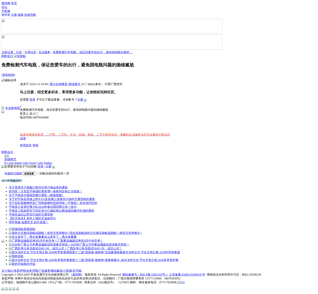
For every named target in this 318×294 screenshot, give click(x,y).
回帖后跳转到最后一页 (54, 173)
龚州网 (5, 3)
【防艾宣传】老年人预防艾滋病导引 (32, 218)
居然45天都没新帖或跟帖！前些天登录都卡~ (113, 232)
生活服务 (44, 52)
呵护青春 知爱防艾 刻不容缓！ (29, 222)
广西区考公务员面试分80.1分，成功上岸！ (94, 248)
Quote (32, 162)
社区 (19, 52)
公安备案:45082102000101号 (187, 274)
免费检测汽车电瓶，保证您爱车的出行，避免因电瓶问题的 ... (92, 52)
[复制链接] (8, 74)
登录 (32, 99)
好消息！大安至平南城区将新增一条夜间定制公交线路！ (45, 191)
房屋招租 (29, 229)
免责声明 (20, 270)
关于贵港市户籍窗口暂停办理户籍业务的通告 (38, 187)
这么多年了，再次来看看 (60, 236)
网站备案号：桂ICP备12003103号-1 (145, 274)
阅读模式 (74, 84)
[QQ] (181, 282)
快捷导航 (30, 14)
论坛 (4, 7)
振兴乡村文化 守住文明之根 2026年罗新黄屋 (151, 252)
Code (40, 162)
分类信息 (30, 52)
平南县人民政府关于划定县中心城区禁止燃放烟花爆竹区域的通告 (51, 210)
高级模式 (10, 159)
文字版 (77, 270)
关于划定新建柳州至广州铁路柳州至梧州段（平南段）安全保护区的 (53, 202)
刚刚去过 (7, 56)
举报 (35, 145)
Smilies (48, 162)
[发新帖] (20, 56)
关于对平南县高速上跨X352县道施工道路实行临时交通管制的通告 (52, 199)
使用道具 (26, 145)
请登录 (5, 14)
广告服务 (44, 270)
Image (18, 162)
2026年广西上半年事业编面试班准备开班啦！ (100, 244)
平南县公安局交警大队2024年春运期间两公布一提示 (43, 206)
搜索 (21, 14)
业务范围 (32, 270)
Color (10, 162)
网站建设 (57, 270)
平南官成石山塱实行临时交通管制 (31, 214)
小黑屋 (67, 270)
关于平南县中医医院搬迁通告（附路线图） (37, 195)
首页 (14, 3)
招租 (21, 256)
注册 (14, 14)
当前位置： (8, 52)
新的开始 (29, 263)
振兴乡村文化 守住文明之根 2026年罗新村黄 (150, 260)
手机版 (5, 11)
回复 (23, 138)
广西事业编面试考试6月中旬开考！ (80, 240)
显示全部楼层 (58, 84)
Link (25, 162)
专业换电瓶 (12, 108)
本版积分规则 (13, 173)
